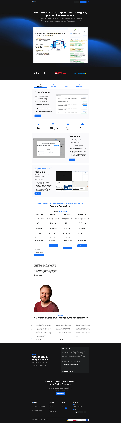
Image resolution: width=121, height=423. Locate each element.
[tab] (40, 85)
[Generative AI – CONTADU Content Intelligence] (49, 148)
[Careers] (66, 408)
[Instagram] (82, 412)
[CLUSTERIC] (54, 406)
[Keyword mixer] (54, 410)
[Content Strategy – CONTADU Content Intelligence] (72, 104)
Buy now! (39, 255)
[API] (66, 406)
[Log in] (66, 410)
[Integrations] (66, 405)
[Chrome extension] (54, 408)
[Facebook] (76, 412)
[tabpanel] (60, 104)
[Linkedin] (79, 412)
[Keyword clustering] (54, 412)
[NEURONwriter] (54, 405)
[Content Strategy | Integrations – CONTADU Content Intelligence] (72, 181)
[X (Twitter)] (85, 412)
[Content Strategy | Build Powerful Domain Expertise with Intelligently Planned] (34, 1)
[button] (75, 348)
